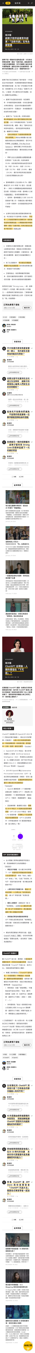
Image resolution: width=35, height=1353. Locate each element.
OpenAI (21, 766)
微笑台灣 (17, 229)
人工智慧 (13, 1054)
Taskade (8, 786)
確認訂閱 (27, 308)
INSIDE (8, 866)
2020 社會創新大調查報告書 (21, 157)
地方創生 (13, 317)
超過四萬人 (9, 194)
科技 (5, 1054)
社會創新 (15, 320)
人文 (5, 317)
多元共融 (22, 317)
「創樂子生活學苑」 (10, 95)
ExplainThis (17, 985)
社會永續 (6, 320)
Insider (28, 746)
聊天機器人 (23, 1054)
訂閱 (8, 3)
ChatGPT (6, 1057)
